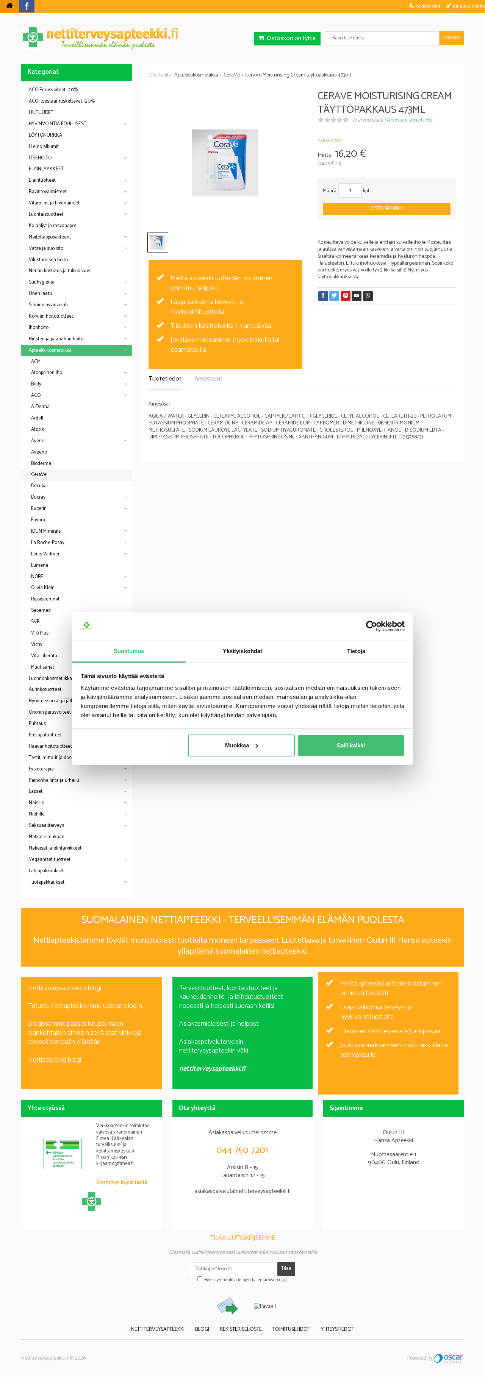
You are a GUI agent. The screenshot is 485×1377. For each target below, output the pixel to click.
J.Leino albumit (44, 147)
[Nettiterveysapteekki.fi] (242, 38)
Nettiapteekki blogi (54, 1059)
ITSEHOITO (40, 158)
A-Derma (40, 407)
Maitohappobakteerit (50, 237)
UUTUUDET (41, 113)
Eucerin (39, 509)
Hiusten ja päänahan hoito (56, 339)
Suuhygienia (42, 282)
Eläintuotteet (42, 180)
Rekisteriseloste (241, 1329)
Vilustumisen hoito (48, 260)
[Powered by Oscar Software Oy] (448, 1358)
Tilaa (286, 1268)
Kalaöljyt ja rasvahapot (52, 226)
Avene (37, 441)
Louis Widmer (45, 554)
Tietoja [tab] (356, 651)
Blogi (202, 1329)
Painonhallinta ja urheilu (54, 780)
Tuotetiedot (165, 379)
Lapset (35, 791)
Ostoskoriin (387, 208)
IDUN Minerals (46, 531)
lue (283, 1280)
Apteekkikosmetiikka (50, 350)
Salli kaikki (351, 745)
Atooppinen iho (46, 373)
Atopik (37, 430)
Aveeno (39, 452)
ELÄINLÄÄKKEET (46, 169)
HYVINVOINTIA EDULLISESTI (58, 124)
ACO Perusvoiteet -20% (53, 90)
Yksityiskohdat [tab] (242, 651)
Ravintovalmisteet (48, 192)
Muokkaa (237, 745)
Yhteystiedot (337, 1329)
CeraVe (39, 475)
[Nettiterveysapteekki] (9, 6)
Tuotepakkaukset (46, 882)
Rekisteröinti (428, 6)
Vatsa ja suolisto (46, 249)
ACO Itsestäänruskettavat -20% (62, 101)
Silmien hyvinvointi (48, 305)
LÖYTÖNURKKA (45, 135)
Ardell (37, 418)
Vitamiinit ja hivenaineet (54, 203)
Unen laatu (40, 294)
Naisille (36, 803)
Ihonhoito (38, 328)
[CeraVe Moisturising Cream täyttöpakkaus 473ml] (225, 163)
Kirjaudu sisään (469, 6)
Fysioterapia (41, 769)
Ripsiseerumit (45, 599)
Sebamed (41, 610)
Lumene (39, 565)
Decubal (39, 486)
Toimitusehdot (291, 1329)
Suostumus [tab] (129, 651)
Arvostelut (208, 379)
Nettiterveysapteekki (158, 1329)
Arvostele (409, 120)
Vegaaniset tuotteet (49, 860)
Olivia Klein (43, 588)
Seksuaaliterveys (46, 826)
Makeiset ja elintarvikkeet (55, 848)
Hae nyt (451, 37)
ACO (36, 395)
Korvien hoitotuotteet (51, 316)
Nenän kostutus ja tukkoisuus (59, 271)
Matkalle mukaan (46, 837)
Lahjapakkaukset (46, 871)
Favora (38, 520)
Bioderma (41, 464)
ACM (36, 362)
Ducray (38, 497)
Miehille (37, 814)
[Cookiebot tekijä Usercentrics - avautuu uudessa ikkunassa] (371, 626)
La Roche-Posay (47, 543)
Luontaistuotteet (46, 214)
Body (36, 384)
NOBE (37, 577)
